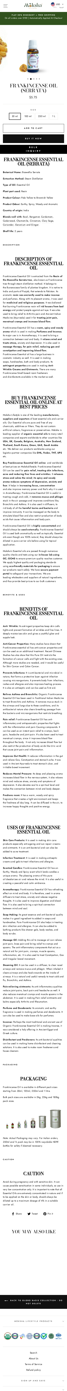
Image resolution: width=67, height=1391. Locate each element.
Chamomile (22, 220)
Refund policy (33, 1370)
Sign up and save (33, 1380)
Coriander (8, 224)
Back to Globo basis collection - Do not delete (36, 1302)
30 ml (15, 116)
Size (33, 110)
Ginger (35, 224)
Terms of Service (33, 1364)
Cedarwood (9, 220)
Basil (25, 216)
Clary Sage (47, 220)
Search (33, 1352)
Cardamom (47, 216)
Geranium (20, 224)
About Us (33, 1358)
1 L (53, 116)
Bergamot (35, 216)
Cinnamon (35, 220)
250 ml (42, 116)
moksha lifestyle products (33, 1321)
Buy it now (33, 138)
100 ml (28, 116)
